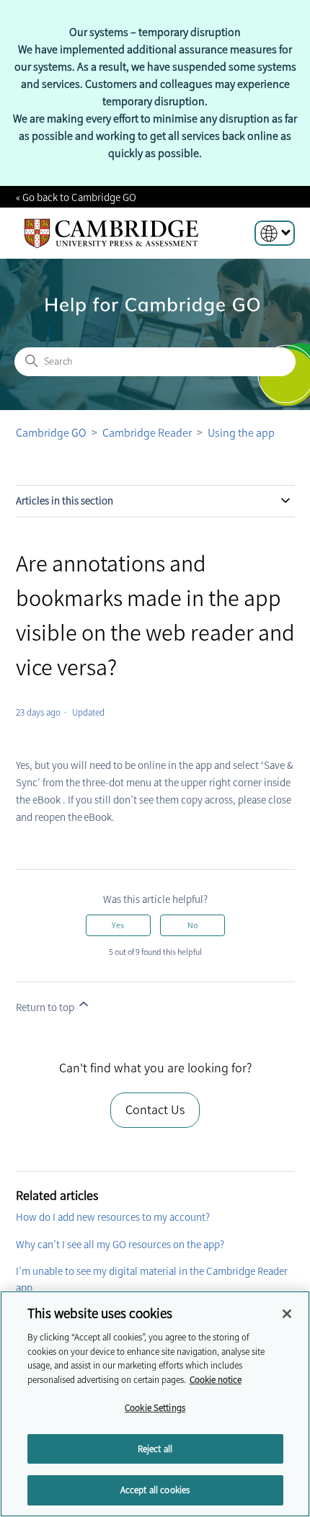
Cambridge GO (51, 433)
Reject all (155, 1448)
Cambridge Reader (148, 433)
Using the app (241, 433)
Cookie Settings (155, 1407)
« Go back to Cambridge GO (76, 197)
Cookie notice (216, 1379)
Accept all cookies (155, 1490)
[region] (155, 1404)
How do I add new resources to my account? (113, 1217)
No (192, 925)
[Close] (287, 1314)
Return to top (46, 1007)
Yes (118, 925)
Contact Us (155, 1110)
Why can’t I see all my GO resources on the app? (120, 1244)
